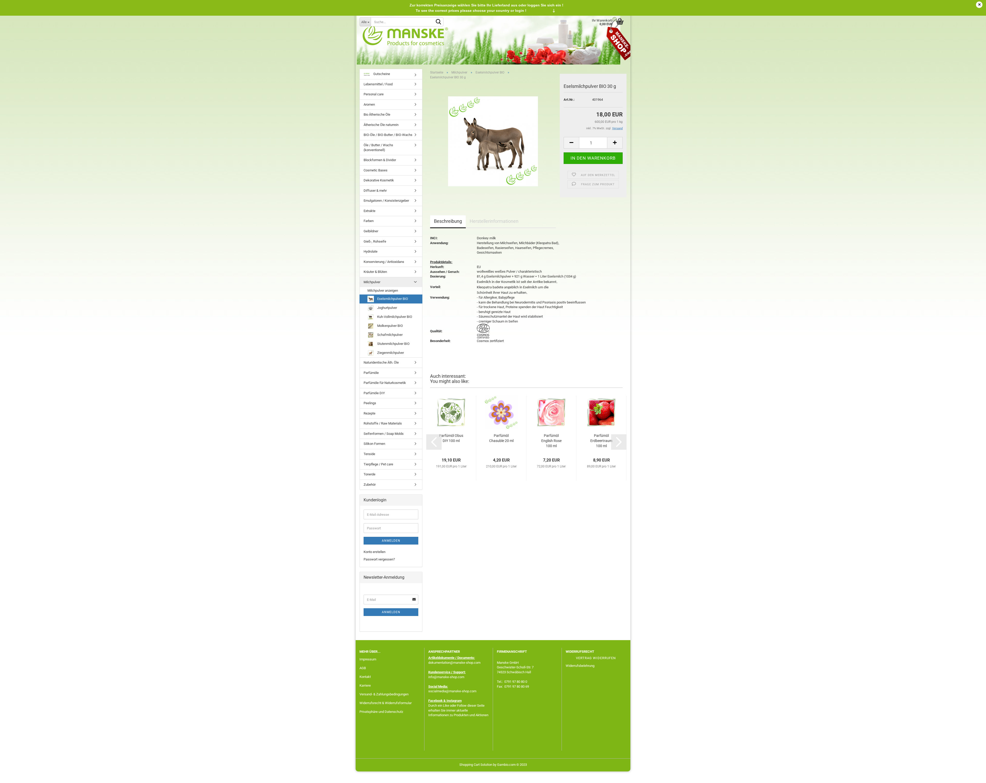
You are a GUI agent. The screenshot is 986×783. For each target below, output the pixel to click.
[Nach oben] (972, 775)
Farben (369, 221)
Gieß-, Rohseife (375, 241)
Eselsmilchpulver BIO (392, 299)
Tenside (369, 454)
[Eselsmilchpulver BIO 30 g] (493, 141)
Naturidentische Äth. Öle (381, 362)
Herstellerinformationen (494, 221)
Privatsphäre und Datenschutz (381, 712)
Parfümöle (371, 373)
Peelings (370, 403)
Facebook (435, 701)
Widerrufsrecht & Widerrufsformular (385, 703)
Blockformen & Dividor (380, 160)
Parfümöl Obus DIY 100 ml (451, 438)
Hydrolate (370, 251)
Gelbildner (371, 231)
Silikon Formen (374, 444)
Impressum (367, 659)
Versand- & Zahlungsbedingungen (384, 694)
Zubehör (370, 484)
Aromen (369, 104)
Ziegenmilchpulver (390, 353)
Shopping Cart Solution (475, 765)
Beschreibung (448, 221)
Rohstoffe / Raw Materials (383, 423)
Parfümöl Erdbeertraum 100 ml (601, 441)
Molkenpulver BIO (389, 326)
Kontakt (365, 677)
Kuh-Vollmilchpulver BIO (394, 317)
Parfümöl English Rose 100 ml (551, 441)
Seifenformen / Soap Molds (384, 434)
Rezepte (369, 413)
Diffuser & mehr (375, 190)
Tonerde (369, 474)
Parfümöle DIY (374, 393)
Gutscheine (381, 74)
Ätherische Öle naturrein (381, 125)
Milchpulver (372, 282)
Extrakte (369, 211)
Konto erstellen (374, 552)
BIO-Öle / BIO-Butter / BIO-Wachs (388, 135)
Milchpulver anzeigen (382, 290)
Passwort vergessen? (379, 559)
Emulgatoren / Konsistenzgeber (386, 200)
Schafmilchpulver (389, 335)
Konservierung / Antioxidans (384, 262)
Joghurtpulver (386, 308)
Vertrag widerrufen (596, 658)
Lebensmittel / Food (378, 84)
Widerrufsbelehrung (580, 666)
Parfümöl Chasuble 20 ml (501, 438)
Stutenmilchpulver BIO (393, 344)
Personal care (374, 94)
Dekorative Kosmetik (379, 180)
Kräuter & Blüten (375, 272)
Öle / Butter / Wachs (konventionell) (378, 147)
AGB (362, 668)
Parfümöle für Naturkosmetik (385, 383)
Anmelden (391, 540)
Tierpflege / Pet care (378, 464)
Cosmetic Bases (375, 170)
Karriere (365, 685)
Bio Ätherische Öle (377, 114)
